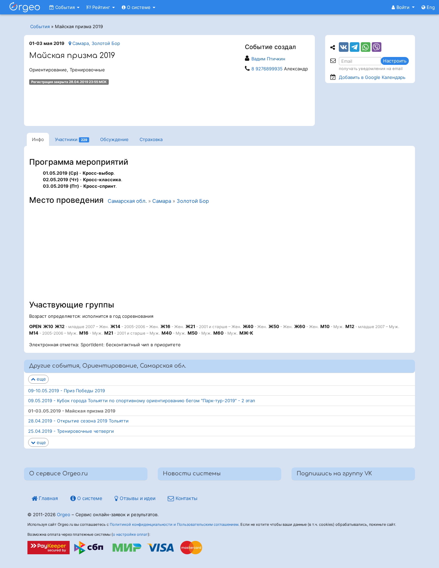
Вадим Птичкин (268, 58)
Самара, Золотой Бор (95, 43)
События (65, 7)
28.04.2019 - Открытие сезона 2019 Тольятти (78, 421)
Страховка (151, 139)
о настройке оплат (130, 534)
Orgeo (63, 514)
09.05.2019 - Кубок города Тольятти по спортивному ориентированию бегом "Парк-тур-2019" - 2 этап (141, 400)
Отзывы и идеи (136, 498)
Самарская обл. (127, 201)
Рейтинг (101, 7)
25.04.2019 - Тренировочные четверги (71, 431)
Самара (161, 201)
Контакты (186, 498)
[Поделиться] (343, 47)
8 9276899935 (267, 68)
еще (40, 379)
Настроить (394, 60)
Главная (47, 498)
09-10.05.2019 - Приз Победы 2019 (66, 390)
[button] (403, 7)
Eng (430, 7)
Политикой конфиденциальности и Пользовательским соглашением (174, 524)
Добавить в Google (372, 77)
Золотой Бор (193, 201)
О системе (139, 7)
